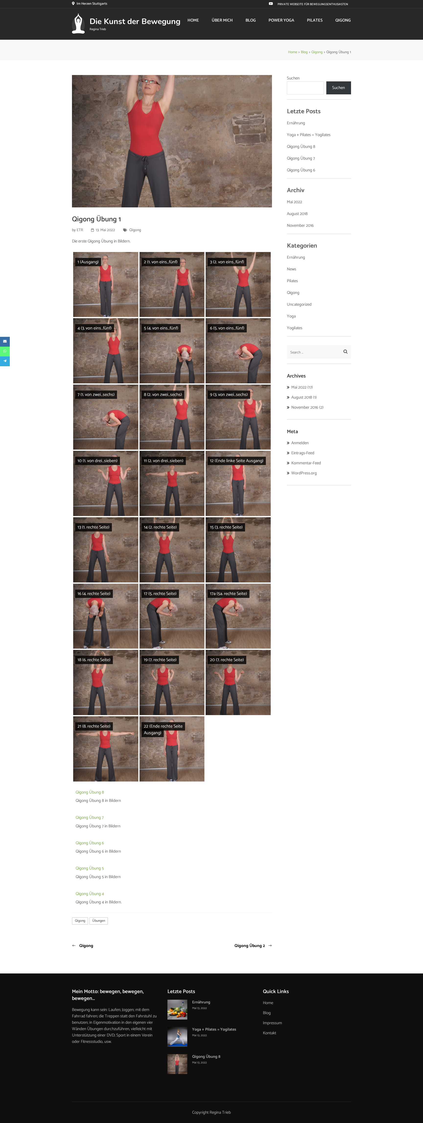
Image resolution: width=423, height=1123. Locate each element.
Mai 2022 (294, 202)
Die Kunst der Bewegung (135, 21)
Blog (251, 20)
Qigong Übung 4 (90, 893)
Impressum (272, 1023)
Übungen (98, 921)
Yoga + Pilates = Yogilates (308, 134)
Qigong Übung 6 (90, 843)
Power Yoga (281, 20)
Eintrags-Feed (302, 453)
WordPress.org (304, 473)
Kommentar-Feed (306, 463)
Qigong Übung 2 (250, 945)
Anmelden (300, 443)
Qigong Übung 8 (90, 792)
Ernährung (296, 123)
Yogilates (294, 328)
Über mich (222, 20)
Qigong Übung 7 (90, 817)
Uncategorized (299, 304)
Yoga (291, 316)
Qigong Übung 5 (90, 868)
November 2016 (300, 225)
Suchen (293, 78)
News (291, 269)
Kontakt (269, 1033)
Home (193, 20)
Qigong (343, 20)
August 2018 (297, 213)
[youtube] (271, 4)
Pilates (315, 20)
